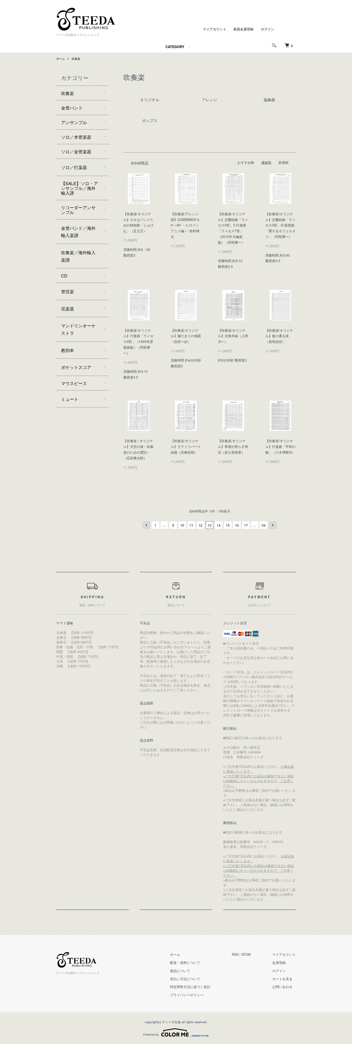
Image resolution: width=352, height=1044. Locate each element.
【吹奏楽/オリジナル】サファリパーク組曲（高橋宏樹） (186, 446)
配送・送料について (185, 962)
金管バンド (72, 107)
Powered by (151, 1034)
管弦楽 (67, 291)
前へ (146, 525)
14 (219, 525)
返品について (180, 970)
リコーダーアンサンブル (78, 209)
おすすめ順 (245, 162)
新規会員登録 (243, 29)
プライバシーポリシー (187, 994)
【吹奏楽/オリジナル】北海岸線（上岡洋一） (233, 336)
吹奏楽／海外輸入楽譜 (78, 256)
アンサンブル (74, 122)
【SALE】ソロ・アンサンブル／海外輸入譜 (79, 188)
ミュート (69, 399)
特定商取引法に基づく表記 (190, 986)
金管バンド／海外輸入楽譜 (78, 231)
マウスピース (74, 383)
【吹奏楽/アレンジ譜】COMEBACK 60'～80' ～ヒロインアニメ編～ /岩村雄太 (185, 225)
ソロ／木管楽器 (76, 137)
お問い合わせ (282, 986)
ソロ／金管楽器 (76, 151)
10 (182, 525)
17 (246, 525)
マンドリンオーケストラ (78, 329)
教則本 (67, 350)
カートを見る (282, 978)
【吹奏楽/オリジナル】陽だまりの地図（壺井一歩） (186, 336)
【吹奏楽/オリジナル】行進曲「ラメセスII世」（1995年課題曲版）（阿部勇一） (138, 341)
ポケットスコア (76, 367)
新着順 (283, 162)
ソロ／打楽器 (74, 167)
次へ (273, 525)
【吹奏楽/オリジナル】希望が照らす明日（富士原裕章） (233, 446)
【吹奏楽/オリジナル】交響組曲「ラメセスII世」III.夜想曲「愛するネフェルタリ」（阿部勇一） (280, 225)
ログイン (267, 29)
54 (264, 525)
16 (237, 525)
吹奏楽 (76, 58)
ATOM (246, 954)
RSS (235, 954)
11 (191, 525)
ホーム (60, 58)
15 (228, 525)
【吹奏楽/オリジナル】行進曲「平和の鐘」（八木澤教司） (280, 446)
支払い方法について (185, 978)
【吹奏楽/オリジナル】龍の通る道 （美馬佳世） (279, 336)
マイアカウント (214, 29)
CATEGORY (174, 46)
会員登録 (279, 962)
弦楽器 (67, 308)
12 (200, 525)
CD (64, 275)
